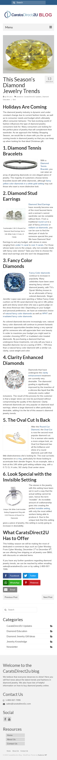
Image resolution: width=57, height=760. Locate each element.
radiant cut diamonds (38, 227)
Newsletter (12, 647)
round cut (42, 222)
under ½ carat (21, 245)
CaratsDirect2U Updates (33, 97)
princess (44, 224)
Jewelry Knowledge (17, 641)
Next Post (47, 597)
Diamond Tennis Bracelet (44, 166)
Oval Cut (48, 429)
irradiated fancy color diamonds (17, 316)
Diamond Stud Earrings (39, 204)
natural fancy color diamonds (18, 313)
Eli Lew (9, 97)
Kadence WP (42, 755)
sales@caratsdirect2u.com (18, 704)
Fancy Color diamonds (39, 273)
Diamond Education (17, 631)
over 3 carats (37, 245)
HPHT (45, 313)
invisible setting (43, 508)
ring (20, 458)
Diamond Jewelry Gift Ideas (21, 636)
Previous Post (11, 597)
